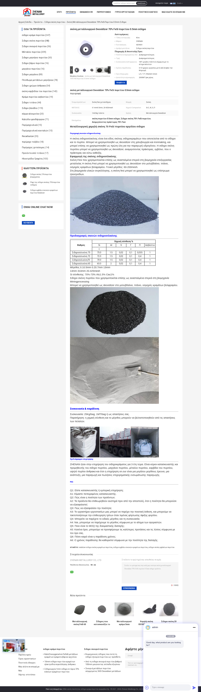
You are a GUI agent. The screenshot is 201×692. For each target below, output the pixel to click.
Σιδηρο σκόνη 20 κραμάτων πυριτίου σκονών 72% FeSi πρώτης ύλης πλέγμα (169, 623)
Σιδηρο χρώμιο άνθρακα (34, 85)
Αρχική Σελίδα (24, 22)
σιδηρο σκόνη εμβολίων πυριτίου (161, 547)
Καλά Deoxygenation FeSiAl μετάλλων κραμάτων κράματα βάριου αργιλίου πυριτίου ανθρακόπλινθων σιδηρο (61, 656)
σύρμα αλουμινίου (30, 113)
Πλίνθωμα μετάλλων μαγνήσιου (37, 80)
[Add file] (147, 688)
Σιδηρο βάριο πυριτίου (33, 63)
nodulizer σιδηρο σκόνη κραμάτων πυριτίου (95, 547)
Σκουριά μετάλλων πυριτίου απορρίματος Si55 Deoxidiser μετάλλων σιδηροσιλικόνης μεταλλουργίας (103, 670)
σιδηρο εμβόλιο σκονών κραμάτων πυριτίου (130, 547)
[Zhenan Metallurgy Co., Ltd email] (25, 215)
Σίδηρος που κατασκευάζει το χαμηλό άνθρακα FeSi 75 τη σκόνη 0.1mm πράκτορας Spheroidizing (102, 623)
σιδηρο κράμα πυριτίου (33, 35)
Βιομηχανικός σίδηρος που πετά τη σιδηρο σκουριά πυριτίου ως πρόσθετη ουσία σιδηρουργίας (102, 656)
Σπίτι (59, 12)
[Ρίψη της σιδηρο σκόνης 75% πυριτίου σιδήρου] (24, 183)
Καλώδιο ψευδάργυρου (33, 119)
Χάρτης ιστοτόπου (26, 675)
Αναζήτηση (141, 3)
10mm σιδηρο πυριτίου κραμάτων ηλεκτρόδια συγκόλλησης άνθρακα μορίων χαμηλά (59, 663)
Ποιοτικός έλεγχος (148, 12)
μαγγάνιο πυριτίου (31, 69)
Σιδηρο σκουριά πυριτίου (34, 46)
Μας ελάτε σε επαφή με (173, 12)
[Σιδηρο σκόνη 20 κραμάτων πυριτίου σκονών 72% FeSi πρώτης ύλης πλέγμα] (168, 609)
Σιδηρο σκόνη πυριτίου (54, 22)
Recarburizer (28, 136)
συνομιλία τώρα (161, 3)
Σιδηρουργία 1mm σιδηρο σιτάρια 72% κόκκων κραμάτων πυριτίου (61, 670)
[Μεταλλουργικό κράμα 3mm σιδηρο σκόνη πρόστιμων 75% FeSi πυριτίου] (124, 609)
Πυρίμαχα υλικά (29, 125)
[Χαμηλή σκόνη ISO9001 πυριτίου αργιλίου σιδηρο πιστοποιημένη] (146, 609)
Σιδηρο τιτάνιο (29, 102)
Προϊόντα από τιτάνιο (33, 153)
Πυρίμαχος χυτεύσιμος (33, 147)
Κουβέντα (120, 83)
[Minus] (194, 627)
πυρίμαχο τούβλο (30, 142)
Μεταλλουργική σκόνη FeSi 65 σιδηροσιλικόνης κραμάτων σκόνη (80, 623)
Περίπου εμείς (104, 12)
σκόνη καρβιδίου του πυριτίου (37, 91)
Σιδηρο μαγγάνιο (30, 74)
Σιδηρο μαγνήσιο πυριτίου (34, 57)
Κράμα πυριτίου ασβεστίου (35, 97)
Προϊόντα (71, 12)
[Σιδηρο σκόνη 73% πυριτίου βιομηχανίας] (24, 175)
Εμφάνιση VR (86, 12)
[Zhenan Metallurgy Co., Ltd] (33, 12)
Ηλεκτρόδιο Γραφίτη (32, 158)
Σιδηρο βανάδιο (29, 108)
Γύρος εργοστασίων (124, 12)
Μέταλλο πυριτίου (31, 52)
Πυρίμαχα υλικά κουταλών (35, 130)
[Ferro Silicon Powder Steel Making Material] (85, 49)
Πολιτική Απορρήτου (54, 689)
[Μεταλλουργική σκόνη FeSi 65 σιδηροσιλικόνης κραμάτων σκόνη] (79, 609)
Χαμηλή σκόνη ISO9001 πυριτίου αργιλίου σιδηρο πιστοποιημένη (146, 623)
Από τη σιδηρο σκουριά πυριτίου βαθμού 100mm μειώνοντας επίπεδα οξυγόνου (103, 662)
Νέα (20, 671)
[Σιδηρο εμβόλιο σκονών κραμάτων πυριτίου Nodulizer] (24, 191)
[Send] (194, 688)
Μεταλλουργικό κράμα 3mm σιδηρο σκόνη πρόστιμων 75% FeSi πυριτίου (124, 623)
